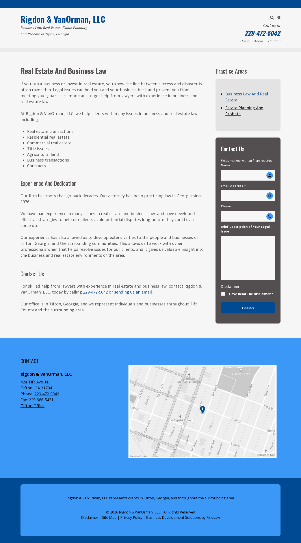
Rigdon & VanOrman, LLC (140, 512)
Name (225, 165)
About (258, 41)
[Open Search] (272, 17)
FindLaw (213, 517)
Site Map (109, 517)
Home (244, 41)
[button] (296, 511)
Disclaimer (230, 286)
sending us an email (133, 292)
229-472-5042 (262, 32)
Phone (226, 206)
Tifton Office (32, 405)
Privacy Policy (131, 517)
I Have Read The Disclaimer (250, 294)
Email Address (233, 186)
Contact (274, 41)
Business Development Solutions (173, 517)
